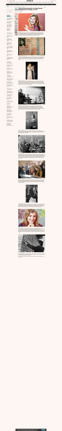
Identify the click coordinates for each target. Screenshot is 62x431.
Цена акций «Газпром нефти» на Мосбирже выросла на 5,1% (9, 114)
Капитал (27, 3)
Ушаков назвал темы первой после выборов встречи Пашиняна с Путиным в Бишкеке (9, 26)
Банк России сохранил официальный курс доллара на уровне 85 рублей (9, 43)
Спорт (47, 3)
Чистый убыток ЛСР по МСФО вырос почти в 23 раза (9, 55)
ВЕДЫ (8, 3)
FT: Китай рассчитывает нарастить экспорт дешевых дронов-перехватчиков (10, 92)
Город (19, 3)
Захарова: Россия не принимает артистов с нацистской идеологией (9, 62)
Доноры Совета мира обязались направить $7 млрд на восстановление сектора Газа (9, 72)
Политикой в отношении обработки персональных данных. (30, 430)
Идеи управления (16, 3)
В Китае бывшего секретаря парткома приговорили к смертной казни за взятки (10, 121)
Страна (29, 3)
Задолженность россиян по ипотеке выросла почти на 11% (10, 118)
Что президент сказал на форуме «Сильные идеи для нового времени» (10, 19)
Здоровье (45, 3)
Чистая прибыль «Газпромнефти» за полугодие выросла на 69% (10, 76)
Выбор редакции (29, 5)
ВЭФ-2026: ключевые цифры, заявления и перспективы (21, 5)
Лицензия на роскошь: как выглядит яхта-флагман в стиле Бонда (10, 86)
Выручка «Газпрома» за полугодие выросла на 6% (10, 33)
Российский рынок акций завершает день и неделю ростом (10, 36)
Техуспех (42, 3)
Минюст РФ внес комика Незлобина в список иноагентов (9, 98)
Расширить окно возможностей (9, 103)
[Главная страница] (30, 1)
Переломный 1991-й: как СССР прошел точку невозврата (37, 5)
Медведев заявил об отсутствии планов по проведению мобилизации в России (10, 40)
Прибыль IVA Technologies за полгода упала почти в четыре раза (10, 66)
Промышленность (33, 3)
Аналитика (25, 3)
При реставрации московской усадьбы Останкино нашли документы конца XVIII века (10, 124)
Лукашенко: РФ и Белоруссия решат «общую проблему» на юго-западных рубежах (10, 107)
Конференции (49, 3)
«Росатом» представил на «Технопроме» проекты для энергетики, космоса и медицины (10, 58)
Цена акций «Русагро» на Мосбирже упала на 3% (10, 89)
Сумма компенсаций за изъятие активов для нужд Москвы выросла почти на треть (10, 47)
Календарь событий (8, 6)
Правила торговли (11, 3)
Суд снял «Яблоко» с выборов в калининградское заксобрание (9, 29)
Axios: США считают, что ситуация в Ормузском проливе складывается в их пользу (10, 51)
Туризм (52, 3)
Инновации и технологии (38, 3)
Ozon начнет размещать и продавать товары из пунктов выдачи (10, 22)
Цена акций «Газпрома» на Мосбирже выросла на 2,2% (10, 101)
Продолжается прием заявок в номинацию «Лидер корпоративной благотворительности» (9, 111)
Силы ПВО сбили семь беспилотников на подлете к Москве (10, 69)
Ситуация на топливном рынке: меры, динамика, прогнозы (50, 5)
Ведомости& (21, 3)
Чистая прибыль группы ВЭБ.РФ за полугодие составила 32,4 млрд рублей (10, 83)
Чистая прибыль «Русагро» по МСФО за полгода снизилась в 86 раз (10, 95)
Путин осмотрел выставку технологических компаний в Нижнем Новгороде (10, 79)
